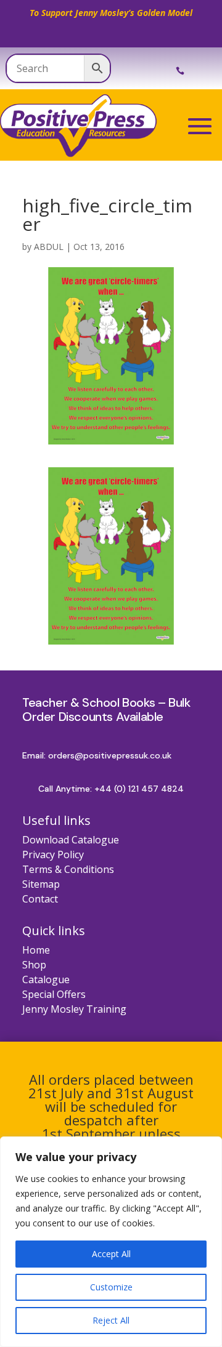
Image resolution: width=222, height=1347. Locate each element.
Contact (40, 899)
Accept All (111, 1254)
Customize (111, 1287)
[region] (111, 1241)
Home (36, 950)
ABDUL (49, 246)
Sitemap (41, 884)
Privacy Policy (53, 854)
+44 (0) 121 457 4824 (139, 788)
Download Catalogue (70, 839)
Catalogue (46, 979)
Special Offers (54, 994)
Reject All (111, 1320)
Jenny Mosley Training (74, 1009)
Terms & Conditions (68, 869)
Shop (34, 964)
